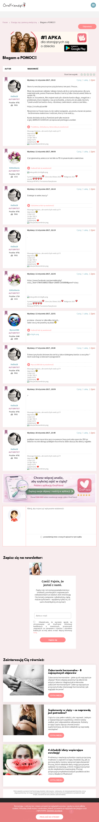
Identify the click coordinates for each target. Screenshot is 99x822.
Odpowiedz (87, 26)
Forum (5, 22)
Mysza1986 (14, 330)
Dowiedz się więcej (54, 810)
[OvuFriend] (14, 7)
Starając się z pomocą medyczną (24, 22)
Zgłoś (92, 80)
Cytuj (79, 80)
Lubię (86, 80)
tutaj (35, 632)
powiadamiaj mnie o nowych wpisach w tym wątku (62, 537)
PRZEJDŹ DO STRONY (49, 817)
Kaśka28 (14, 96)
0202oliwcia (14, 168)
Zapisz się (52, 640)
